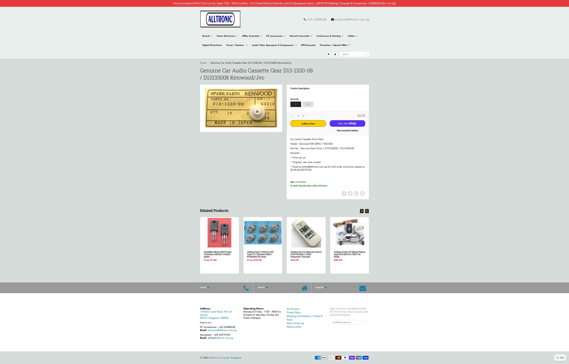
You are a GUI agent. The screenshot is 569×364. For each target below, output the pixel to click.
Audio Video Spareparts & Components (273, 45)
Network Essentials (300, 36)
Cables (351, 36)
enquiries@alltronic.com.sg (352, 19)
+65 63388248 (316, 19)
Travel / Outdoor (235, 45)
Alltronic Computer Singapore (225, 357)
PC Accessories (274, 36)
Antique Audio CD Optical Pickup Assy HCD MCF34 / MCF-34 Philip (349, 254)
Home (203, 63)
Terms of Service (295, 323)
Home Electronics (226, 36)
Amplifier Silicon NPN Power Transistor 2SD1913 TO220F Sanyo (217, 254)
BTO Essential (308, 45)
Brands (206, 36)
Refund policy (294, 326)
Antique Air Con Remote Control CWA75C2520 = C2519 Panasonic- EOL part (305, 254)
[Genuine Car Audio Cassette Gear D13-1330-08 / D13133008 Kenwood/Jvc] (241, 108)
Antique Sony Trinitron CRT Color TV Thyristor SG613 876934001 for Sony (260, 254)
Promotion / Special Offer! (334, 45)
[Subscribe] (365, 322)
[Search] (366, 54)
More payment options (347, 130)
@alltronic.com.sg (223, 338)
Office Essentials (250, 36)
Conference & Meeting (329, 36)
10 (308, 104)
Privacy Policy (294, 312)
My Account (293, 309)
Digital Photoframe (212, 45)
